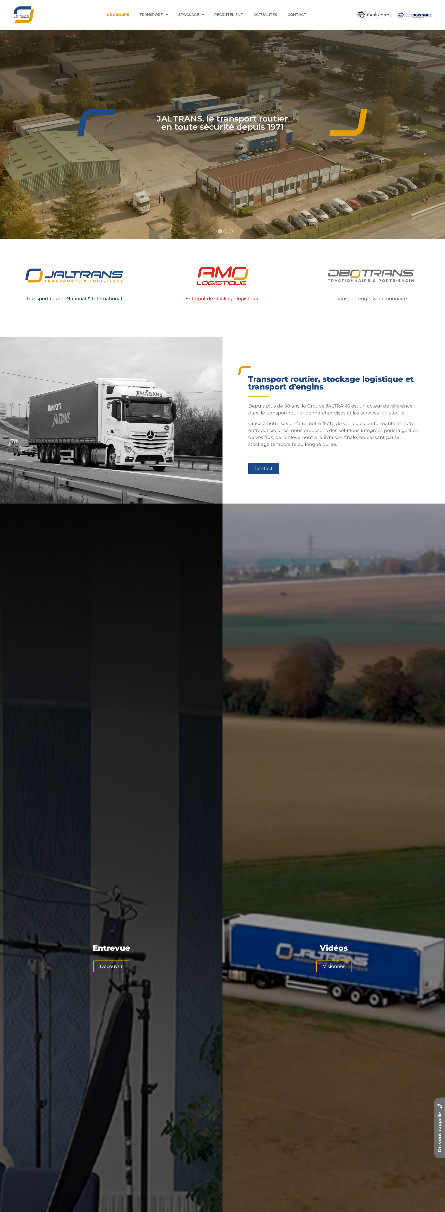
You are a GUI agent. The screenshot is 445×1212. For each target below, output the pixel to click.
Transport (151, 14)
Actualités (265, 14)
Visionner (334, 966)
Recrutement (228, 14)
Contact (296, 14)
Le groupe (118, 14)
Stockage (188, 14)
